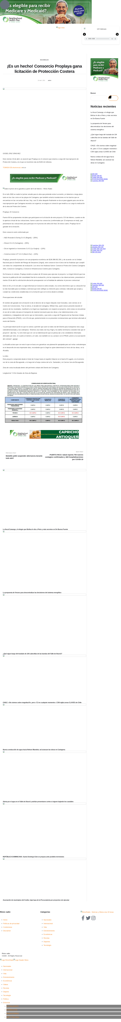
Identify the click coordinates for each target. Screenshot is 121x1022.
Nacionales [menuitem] (7, 966)
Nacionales (44, 60)
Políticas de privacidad (11, 923)
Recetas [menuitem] (6, 988)
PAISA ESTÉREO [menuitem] (12, 1013)
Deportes (47, 942)
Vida (45, 927)
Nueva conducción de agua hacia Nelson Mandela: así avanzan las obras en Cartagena (34, 749)
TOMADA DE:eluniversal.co (12, 167)
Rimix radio (6, 953)
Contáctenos (7, 927)
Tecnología (47, 945)
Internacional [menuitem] (7, 970)
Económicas (48, 934)
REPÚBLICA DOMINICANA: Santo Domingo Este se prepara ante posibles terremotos (33, 857)
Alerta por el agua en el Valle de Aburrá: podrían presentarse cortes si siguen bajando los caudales (38, 801)
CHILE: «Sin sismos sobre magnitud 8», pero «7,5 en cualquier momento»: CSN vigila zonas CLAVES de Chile (42, 702)
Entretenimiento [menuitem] (8, 977)
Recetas (46, 938)
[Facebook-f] (83, 918)
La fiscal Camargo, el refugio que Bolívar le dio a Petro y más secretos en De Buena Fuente (35, 529)
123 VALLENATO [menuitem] (12, 1006)
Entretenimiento (49, 931)
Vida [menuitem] (4, 974)
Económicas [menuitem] (7, 981)
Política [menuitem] (6, 999)
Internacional (48, 923)
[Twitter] (88, 918)
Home (5, 920)
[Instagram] (93, 918)
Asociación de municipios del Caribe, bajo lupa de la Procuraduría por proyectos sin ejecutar (36, 900)
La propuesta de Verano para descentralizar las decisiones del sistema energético (32, 592)
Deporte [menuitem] (6, 992)
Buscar (93, 93)
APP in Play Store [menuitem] (12, 1017)
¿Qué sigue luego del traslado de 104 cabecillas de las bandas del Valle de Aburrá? (32, 654)
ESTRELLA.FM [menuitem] (11, 1010)
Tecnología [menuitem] (7, 995)
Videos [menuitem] (5, 984)
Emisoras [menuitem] (6, 1003)
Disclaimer (7, 931)
